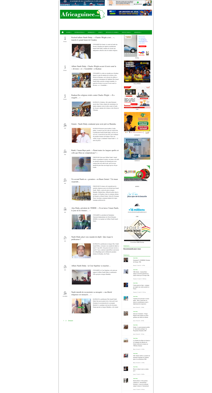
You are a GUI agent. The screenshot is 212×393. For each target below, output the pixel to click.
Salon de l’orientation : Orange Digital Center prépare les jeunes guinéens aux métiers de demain (140, 315)
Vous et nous (126, 32)
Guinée (68, 32)
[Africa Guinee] (82, 14)
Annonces (137, 32)
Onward (70, 320)
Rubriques (91, 32)
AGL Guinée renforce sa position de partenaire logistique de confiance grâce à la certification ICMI (141, 357)
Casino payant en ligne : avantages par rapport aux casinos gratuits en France (141, 286)
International (79, 32)
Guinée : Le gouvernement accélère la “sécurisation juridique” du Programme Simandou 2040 (141, 328)
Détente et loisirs (112, 32)
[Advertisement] (106, 25)
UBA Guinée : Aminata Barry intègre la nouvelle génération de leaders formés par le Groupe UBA (141, 273)
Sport (100, 32)
